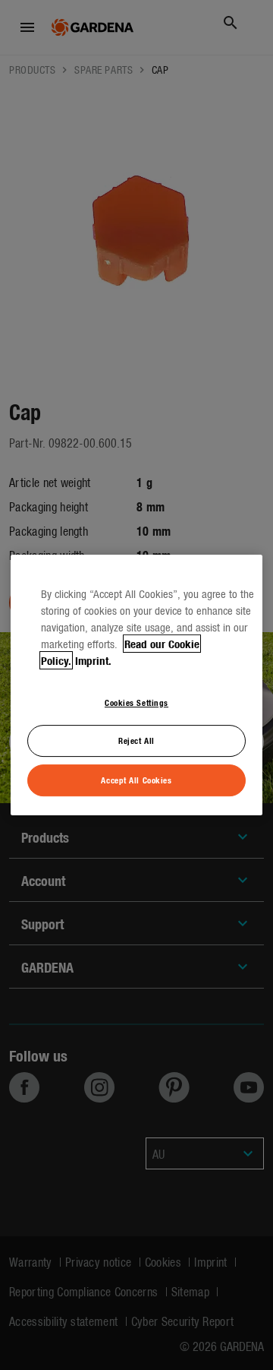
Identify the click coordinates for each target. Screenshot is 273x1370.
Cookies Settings (136, 702)
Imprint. (93, 660)
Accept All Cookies (136, 780)
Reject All (136, 741)
